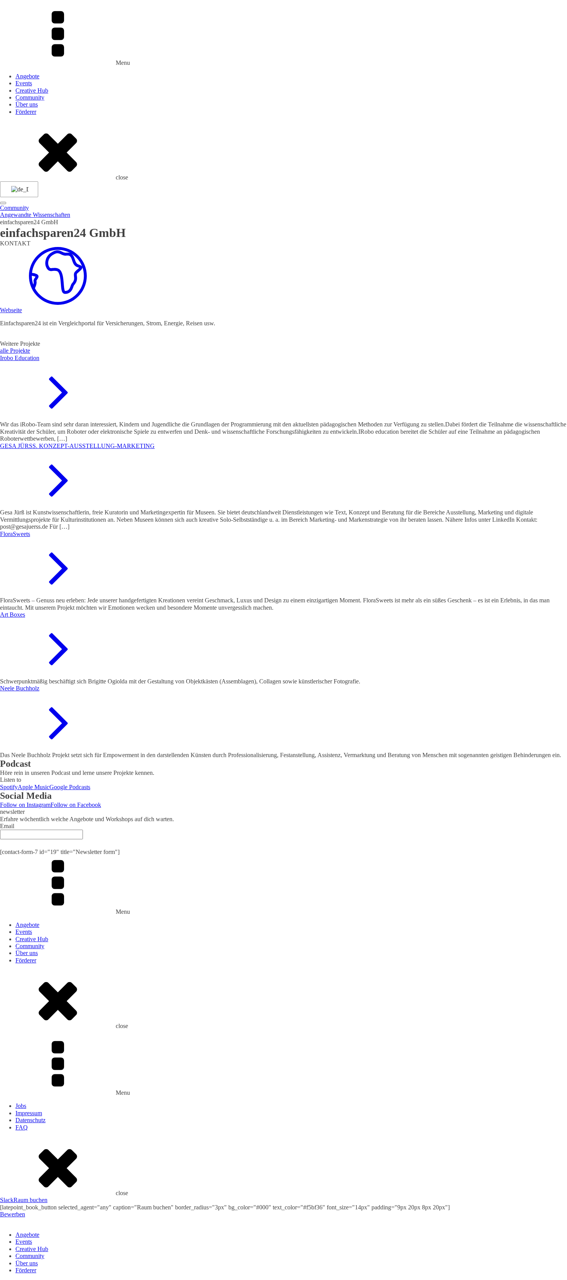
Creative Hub (31, 90)
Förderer (25, 111)
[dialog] (283, 1246)
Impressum (28, 1113)
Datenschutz (30, 1120)
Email (7, 826)
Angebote (27, 76)
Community (29, 97)
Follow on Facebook (76, 804)
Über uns (26, 104)
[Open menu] (3, 203)
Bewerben (12, 1214)
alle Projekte (15, 350)
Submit (283, 843)
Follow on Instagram (25, 804)
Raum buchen (30, 1200)
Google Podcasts (69, 787)
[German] (17, 189)
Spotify (9, 787)
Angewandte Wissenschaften (35, 214)
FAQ (21, 1127)
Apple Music (33, 787)
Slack (7, 1200)
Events (23, 83)
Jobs (20, 1105)
